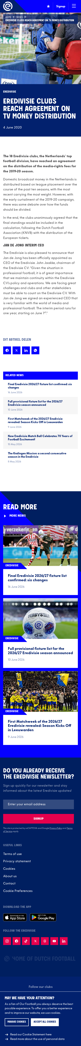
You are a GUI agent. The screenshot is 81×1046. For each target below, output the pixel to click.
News (20, 17)
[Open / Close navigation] (74, 6)
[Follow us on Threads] (45, 941)
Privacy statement (17, 861)
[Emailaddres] (38, 804)
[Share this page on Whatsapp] (35, 350)
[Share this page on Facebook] (7, 350)
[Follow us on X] (35, 941)
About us (10, 876)
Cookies (9, 869)
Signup (38, 818)
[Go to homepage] (8, 6)
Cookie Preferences (17, 891)
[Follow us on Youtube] (54, 941)
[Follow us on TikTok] (26, 941)
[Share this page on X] (16, 350)
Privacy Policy (56, 828)
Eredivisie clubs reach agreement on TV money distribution (40, 20)
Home (8, 17)
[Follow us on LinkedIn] (64, 941)
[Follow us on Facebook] (16, 941)
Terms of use (12, 854)
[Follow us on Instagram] (7, 941)
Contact (9, 883)
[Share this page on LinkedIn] (26, 350)
